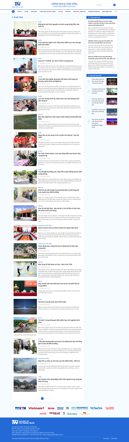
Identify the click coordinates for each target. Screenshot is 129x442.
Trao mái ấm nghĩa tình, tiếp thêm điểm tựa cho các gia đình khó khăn (59, 43)
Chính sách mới (95, 17)
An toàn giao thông (43, 358)
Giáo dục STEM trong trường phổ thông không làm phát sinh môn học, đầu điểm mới (101, 57)
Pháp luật (34, 11)
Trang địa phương (93, 11)
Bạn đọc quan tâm (96, 75)
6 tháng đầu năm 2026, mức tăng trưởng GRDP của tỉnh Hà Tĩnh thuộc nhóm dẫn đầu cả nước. (59, 292)
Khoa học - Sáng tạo (79, 11)
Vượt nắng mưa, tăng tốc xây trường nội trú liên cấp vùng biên (58, 247)
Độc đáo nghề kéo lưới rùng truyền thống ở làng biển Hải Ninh (59, 118)
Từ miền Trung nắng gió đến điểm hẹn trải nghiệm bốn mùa (59, 321)
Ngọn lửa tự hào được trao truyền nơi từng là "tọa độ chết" (58, 136)
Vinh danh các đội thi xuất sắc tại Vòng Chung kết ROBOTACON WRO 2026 (98, 123)
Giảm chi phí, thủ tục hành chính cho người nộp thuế (58, 228)
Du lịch (60, 11)
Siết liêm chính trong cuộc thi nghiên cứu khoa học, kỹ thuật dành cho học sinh (100, 42)
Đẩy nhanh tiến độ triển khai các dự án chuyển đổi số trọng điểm (58, 284)
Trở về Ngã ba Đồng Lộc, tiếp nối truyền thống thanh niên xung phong (60, 173)
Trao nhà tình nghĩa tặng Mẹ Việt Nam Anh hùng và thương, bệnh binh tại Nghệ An (58, 80)
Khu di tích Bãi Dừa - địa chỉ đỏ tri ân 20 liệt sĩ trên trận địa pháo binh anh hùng (59, 209)
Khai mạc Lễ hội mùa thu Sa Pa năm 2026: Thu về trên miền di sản (98, 102)
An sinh (40, 76)
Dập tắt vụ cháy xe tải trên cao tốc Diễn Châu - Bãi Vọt (59, 361)
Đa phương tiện (107, 11)
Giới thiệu (114, 438)
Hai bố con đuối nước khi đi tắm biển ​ (52, 302)
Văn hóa (67, 11)
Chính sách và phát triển (48, 11)
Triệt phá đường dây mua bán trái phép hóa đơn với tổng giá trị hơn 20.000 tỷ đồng (60, 342)
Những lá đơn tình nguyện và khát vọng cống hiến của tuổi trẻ (58, 25)
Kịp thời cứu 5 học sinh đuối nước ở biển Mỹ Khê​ (98, 111)
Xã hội (26, 11)
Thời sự (19, 11)
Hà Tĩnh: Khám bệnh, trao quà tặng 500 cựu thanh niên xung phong (59, 154)
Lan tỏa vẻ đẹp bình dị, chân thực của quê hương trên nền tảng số (58, 99)
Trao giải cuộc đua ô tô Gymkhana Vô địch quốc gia (98, 91)
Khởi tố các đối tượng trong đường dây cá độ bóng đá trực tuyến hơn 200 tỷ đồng (58, 191)
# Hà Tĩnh (18, 17)
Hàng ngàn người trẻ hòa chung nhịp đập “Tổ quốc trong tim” (98, 81)
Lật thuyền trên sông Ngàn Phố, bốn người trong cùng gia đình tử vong (60, 380)
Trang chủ (106, 438)
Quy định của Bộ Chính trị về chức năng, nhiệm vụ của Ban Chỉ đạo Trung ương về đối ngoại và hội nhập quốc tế (101, 23)
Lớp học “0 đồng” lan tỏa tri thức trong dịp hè (55, 61)
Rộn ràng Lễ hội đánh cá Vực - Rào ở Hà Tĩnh (55, 264)
